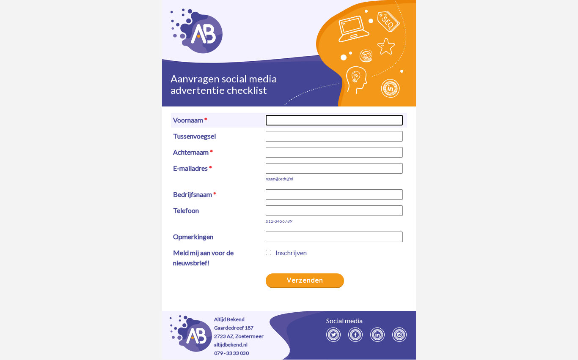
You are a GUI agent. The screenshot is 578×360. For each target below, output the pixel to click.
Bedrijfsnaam (192, 194)
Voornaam (188, 120)
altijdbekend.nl (231, 344)
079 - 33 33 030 (231, 353)
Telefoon (186, 210)
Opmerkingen (193, 236)
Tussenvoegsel (194, 136)
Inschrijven (291, 252)
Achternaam (191, 152)
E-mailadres (190, 168)
